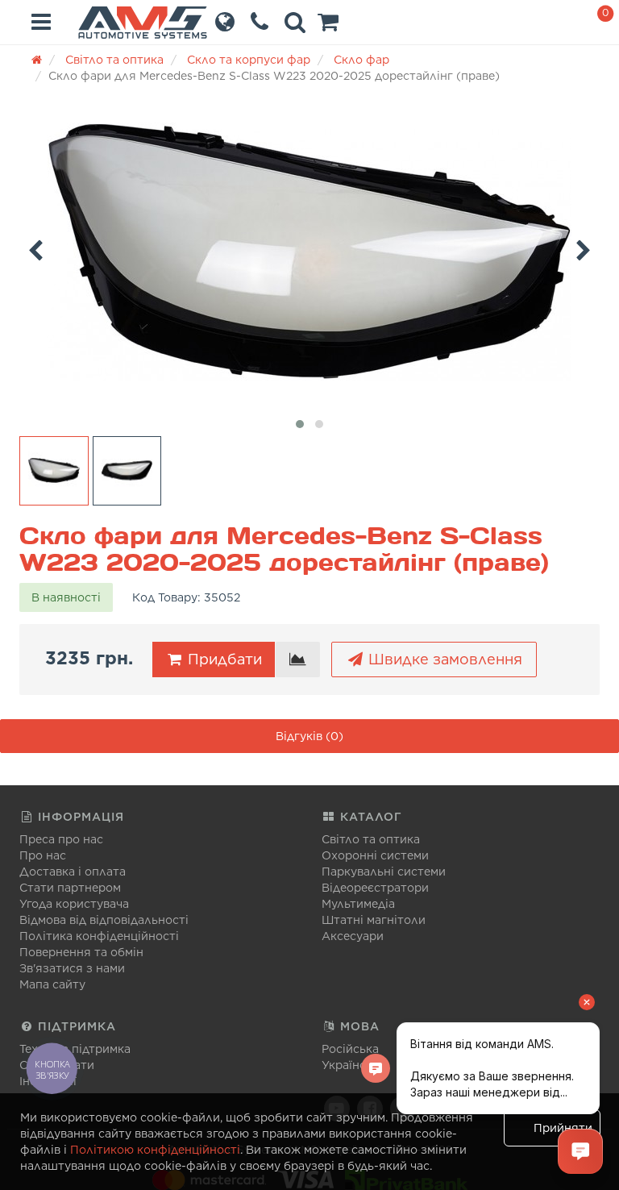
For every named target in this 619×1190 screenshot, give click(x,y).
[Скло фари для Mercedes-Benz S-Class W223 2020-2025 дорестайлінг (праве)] (309, 251)
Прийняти (563, 1127)
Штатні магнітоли (374, 919)
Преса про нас (61, 839)
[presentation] (35, 247)
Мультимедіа (358, 903)
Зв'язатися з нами (72, 968)
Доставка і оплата (72, 871)
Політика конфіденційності (99, 936)
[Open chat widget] (580, 1151)
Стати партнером (70, 887)
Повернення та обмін (81, 952)
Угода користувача (74, 903)
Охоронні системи (375, 855)
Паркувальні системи (384, 871)
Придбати (223, 659)
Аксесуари (353, 936)
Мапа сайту (52, 984)
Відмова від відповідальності (104, 919)
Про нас (42, 855)
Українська (353, 1065)
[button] (328, 25)
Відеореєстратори (375, 887)
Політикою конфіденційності (155, 1149)
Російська (350, 1048)
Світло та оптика (371, 839)
